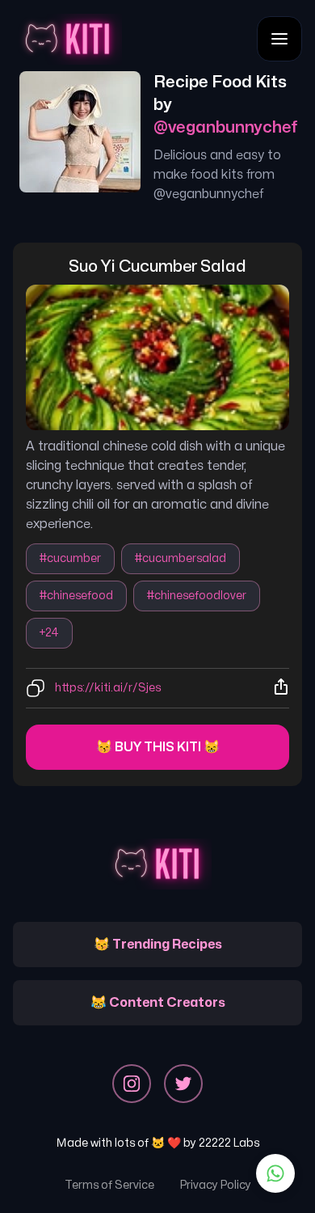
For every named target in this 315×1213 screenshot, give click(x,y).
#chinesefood (76, 595)
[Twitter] (183, 1083)
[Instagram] (131, 1083)
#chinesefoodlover (196, 595)
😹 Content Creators (157, 1002)
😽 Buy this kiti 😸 (158, 747)
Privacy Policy (215, 1185)
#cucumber (70, 558)
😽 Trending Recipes (158, 944)
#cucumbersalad (180, 558)
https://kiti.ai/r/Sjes (108, 688)
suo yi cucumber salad (157, 266)
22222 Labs (229, 1143)
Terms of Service (109, 1185)
